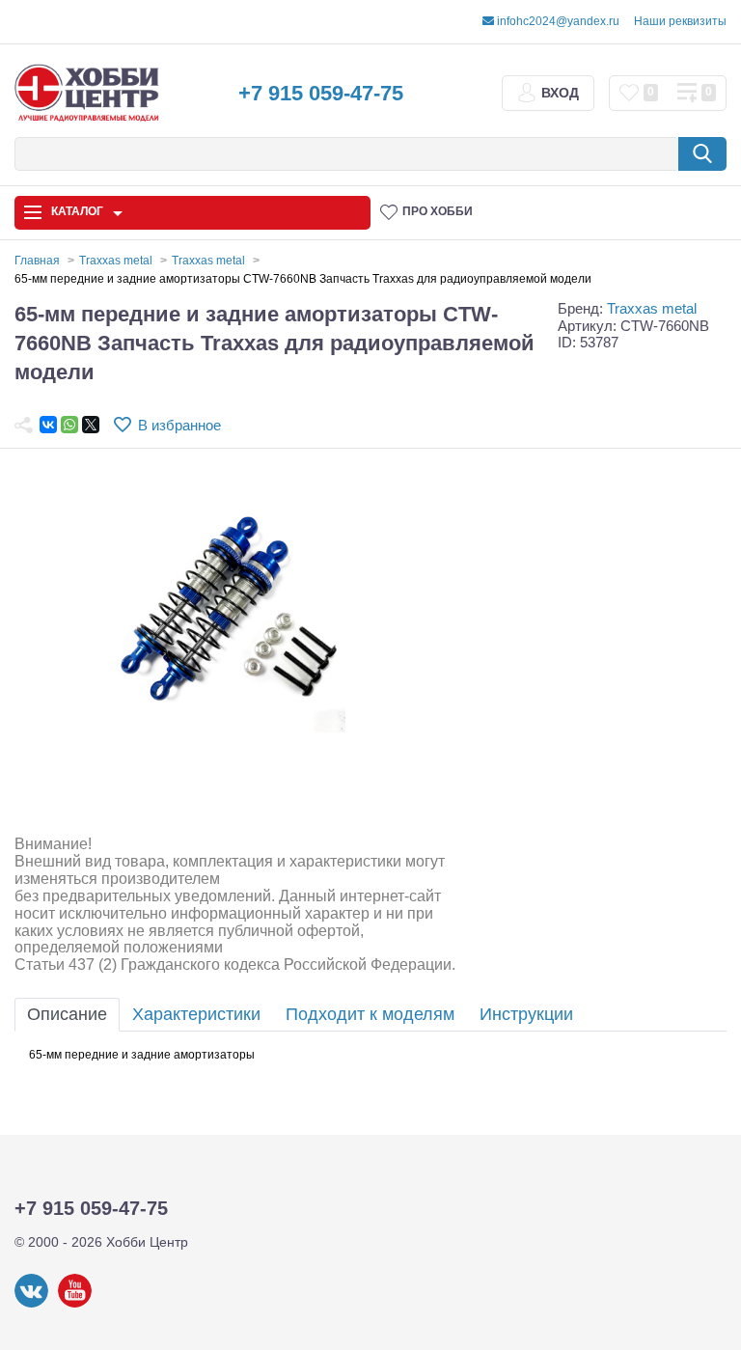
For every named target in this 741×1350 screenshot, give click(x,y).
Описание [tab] (67, 1014)
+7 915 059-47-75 (320, 93)
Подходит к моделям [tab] (370, 1014)
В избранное (179, 425)
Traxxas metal (652, 308)
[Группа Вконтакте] (31, 1303)
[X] (90, 424)
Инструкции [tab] (526, 1014)
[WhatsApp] (69, 424)
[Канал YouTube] (75, 1303)
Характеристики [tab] (196, 1014)
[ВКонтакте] (48, 424)
